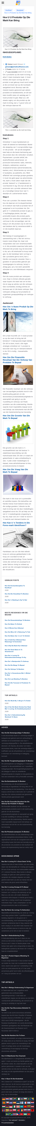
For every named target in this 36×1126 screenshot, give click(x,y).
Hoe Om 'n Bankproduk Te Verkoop (17, 661)
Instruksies (7, 57)
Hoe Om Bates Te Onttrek (13, 624)
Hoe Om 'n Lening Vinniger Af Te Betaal (15, 887)
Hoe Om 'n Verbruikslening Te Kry (13, 935)
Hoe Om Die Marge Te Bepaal (14, 665)
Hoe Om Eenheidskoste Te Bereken (14, 781)
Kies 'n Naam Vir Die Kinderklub (12, 1079)
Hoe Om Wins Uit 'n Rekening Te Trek (17, 632)
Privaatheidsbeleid (8, 1123)
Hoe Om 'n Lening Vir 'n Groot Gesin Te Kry (16, 861)
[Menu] (3, 2)
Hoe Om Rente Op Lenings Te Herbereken (16, 910)
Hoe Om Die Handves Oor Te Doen (13, 1035)
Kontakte (21, 1120)
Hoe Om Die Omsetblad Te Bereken (17, 594)
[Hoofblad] (18, 3)
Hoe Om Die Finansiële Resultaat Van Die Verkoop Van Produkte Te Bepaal (17, 360)
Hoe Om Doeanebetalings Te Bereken (17, 620)
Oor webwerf (13, 1120)
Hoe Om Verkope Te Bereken (14, 669)
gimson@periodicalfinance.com (16, 67)
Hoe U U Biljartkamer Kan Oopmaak (14, 1056)
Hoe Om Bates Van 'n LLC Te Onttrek (17, 636)
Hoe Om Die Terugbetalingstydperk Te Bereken (17, 761)
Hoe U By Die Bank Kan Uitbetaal (16, 645)
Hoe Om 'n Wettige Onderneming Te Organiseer (18, 987)
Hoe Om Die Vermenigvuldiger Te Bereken (16, 733)
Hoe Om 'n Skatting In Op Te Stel (16, 600)
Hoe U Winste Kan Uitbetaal (14, 628)
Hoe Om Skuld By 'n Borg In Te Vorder (17, 700)
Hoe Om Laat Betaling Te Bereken (16, 679)
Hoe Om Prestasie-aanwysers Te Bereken (15, 832)
